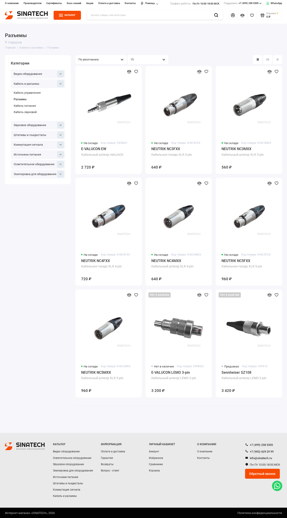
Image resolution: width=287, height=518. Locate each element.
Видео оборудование (28, 74)
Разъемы (20, 99)
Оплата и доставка (109, 3)
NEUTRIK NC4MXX (172, 263)
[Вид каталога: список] (267, 59)
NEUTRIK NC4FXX (101, 263)
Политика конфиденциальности (259, 513)
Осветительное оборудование (34, 164)
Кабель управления (27, 92)
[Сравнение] (242, 15)
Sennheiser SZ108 (244, 375)
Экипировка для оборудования (35, 174)
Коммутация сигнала (28, 144)
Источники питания (27, 154)
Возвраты (107, 464)
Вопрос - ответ (110, 470)
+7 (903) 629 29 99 (261, 451)
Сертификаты (54, 3)
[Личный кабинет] (233, 15)
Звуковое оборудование (30, 125)
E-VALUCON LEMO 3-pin (173, 375)
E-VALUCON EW (102, 151)
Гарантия (107, 458)
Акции (89, 3)
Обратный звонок (262, 474)
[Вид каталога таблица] (277, 59)
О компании (12, 3)
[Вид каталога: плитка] (257, 59)
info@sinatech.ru (260, 458)
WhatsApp (276, 3)
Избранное (156, 458)
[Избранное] (252, 15)
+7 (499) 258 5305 (241, 3)
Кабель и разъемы (26, 83)
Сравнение (156, 464)
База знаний (74, 3)
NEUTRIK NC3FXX (171, 151)
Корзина (154, 470)
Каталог (70, 15)
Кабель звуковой (25, 112)
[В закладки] (136, 71)
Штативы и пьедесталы (30, 135)
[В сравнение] (129, 71)
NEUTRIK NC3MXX (243, 151)
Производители (32, 3)
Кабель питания (25, 105)
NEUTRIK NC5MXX (102, 375)
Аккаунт (154, 451)
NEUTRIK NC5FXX (242, 263)
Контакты (130, 3)
